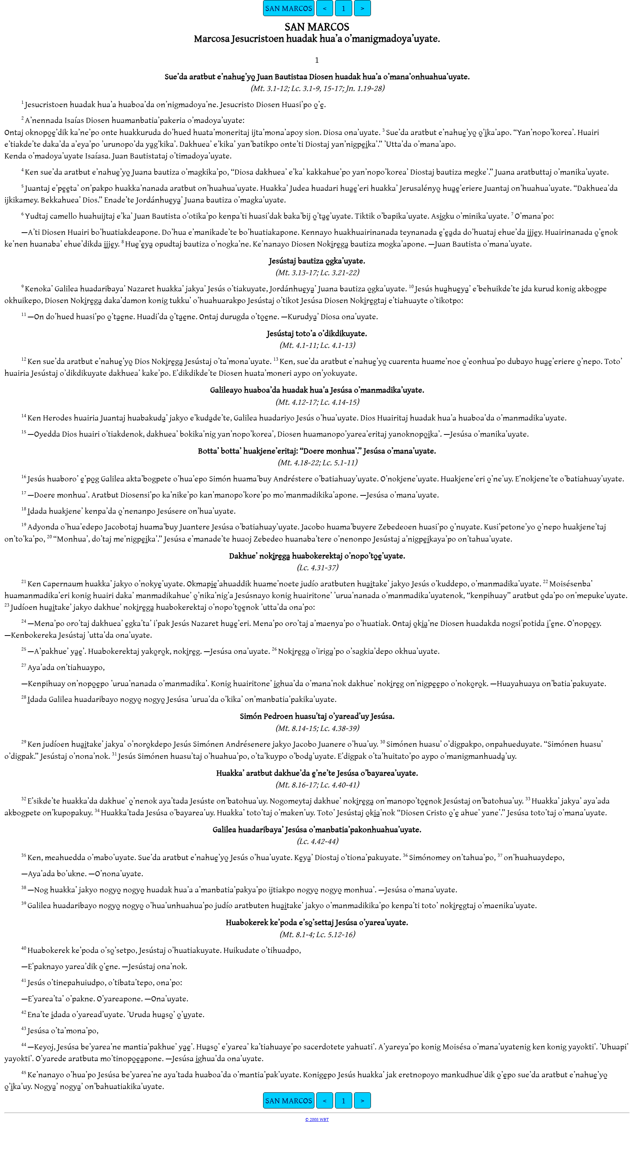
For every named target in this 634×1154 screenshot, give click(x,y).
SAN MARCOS (288, 8)
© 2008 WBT (317, 1119)
